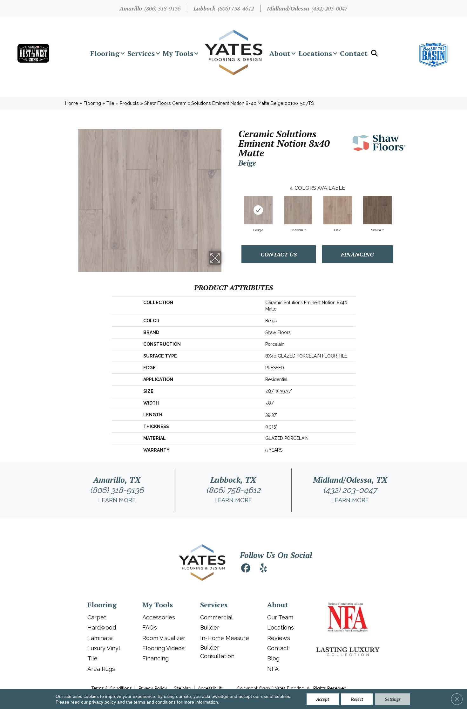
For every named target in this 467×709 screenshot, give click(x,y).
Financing (357, 254)
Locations (315, 53)
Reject (357, 699)
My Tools (178, 53)
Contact (354, 53)
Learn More (117, 500)
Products (129, 103)
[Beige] (258, 210)
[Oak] (338, 210)
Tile (110, 103)
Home (71, 103)
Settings (393, 699)
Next (399, 204)
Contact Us (279, 254)
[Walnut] (377, 210)
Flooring (104, 53)
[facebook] (245, 569)
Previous (235, 204)
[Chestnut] (298, 210)
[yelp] (263, 569)
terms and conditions (155, 702)
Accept (322, 699)
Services (141, 53)
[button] (122, 53)
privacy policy (102, 702)
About (279, 53)
